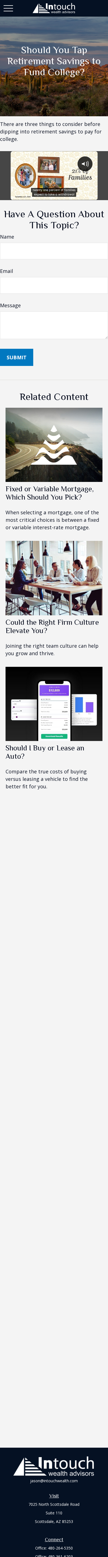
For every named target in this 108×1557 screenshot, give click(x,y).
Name (7, 236)
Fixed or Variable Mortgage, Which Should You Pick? (50, 493)
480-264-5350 (60, 1548)
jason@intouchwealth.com (54, 1480)
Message (10, 305)
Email (6, 271)
